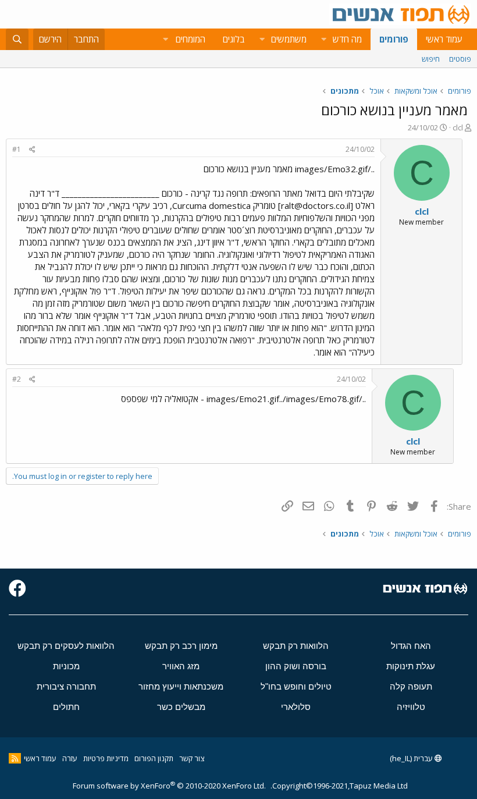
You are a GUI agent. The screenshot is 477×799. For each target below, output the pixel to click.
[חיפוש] (17, 39)
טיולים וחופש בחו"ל (296, 686)
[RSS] (15, 758)
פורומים (393, 39)
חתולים (66, 707)
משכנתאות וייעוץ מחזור (180, 686)
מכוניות (66, 666)
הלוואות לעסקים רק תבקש (66, 646)
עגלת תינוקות (410, 666)
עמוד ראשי (444, 39)
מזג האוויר (181, 666)
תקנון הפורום (153, 758)
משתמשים (289, 39)
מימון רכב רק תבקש (181, 646)
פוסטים (460, 59)
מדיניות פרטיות (106, 758)
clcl (458, 127)
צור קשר (191, 758)
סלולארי (296, 707)
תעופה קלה (411, 686)
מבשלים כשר (181, 707)
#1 (16, 149)
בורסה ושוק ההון (295, 666)
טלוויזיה (411, 707)
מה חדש (347, 39)
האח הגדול (411, 646)
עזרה (69, 758)
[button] (323, 39)
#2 (16, 379)
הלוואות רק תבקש (296, 646)
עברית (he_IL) (412, 758)
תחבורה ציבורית (66, 686)
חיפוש (431, 59)
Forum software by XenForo (169, 785)
